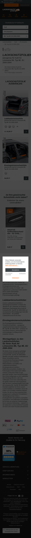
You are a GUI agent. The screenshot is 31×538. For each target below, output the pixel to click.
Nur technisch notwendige (8, 274)
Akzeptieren (15, 270)
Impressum (15, 278)
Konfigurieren (22, 273)
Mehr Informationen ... (12, 265)
